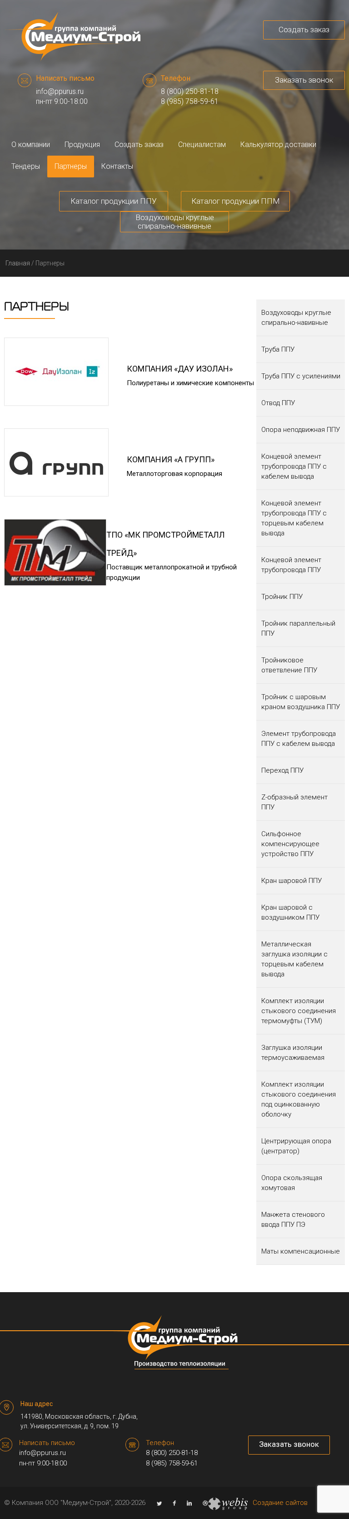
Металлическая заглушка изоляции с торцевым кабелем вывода (294, 959)
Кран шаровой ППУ (291, 881)
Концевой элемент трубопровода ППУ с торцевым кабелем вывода (294, 518)
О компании (30, 144)
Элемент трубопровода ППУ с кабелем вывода (298, 739)
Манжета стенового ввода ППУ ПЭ (293, 1219)
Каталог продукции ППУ (113, 201)
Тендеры (25, 166)
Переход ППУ (282, 770)
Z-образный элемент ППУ (294, 802)
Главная (17, 263)
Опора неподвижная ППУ (300, 430)
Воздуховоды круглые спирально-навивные (174, 221)
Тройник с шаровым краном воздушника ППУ (300, 702)
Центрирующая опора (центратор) (296, 1146)
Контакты (117, 166)
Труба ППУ (277, 349)
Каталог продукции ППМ (235, 201)
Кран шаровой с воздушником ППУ (290, 912)
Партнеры (71, 166)
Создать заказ (304, 29)
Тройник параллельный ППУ (298, 628)
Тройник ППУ (282, 597)
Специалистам (202, 144)
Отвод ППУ (278, 403)
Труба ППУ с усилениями (300, 376)
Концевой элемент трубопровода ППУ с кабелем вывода (294, 466)
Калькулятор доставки (278, 144)
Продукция (82, 144)
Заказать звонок (304, 79)
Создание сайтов (280, 1503)
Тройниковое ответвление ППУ (289, 665)
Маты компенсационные (300, 1251)
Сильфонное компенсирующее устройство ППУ (290, 844)
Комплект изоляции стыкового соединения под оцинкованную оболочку (298, 1099)
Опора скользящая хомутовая (291, 1183)
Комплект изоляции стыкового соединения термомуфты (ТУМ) (298, 1011)
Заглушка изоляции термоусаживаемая (292, 1053)
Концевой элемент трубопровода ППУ (291, 565)
